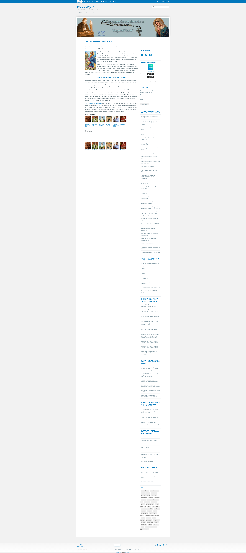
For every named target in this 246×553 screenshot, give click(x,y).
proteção (143, 522)
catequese (154, 495)
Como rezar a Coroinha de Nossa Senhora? (148, 272)
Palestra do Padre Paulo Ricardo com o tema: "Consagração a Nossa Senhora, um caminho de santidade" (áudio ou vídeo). (150, 329)
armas (142, 493)
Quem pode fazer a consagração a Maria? (150, 252)
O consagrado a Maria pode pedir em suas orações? (149, 187)
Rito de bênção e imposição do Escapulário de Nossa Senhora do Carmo (150, 385)
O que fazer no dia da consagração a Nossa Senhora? (149, 197)
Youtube (160, 545)
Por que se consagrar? (105, 12)
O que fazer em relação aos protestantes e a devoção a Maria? (150, 277)
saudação (156, 524)
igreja (149, 506)
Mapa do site (128, 549)
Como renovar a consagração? (148, 166)
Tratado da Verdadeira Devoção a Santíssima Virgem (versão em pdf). (149, 396)
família (142, 504)
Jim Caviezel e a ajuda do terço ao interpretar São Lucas (88, 125)
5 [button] (156, 81)
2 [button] (148, 81)
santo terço (143, 524)
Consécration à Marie (146, 447)
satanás (150, 524)
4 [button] (153, 81)
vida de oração (149, 526)
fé (145, 506)
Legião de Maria (144, 457)
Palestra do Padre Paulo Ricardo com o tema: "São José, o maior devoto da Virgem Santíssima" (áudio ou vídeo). (150, 336)
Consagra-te (144, 443)
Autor (87, 12)
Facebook (153, 545)
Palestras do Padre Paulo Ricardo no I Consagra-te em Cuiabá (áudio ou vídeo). (150, 341)
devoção (143, 499)
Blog (94, 12)
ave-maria (154, 493)
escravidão (154, 502)
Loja (168, 1)
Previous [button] (141, 73)
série (142, 526)
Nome (141, 94)
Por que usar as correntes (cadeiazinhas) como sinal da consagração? (150, 224)
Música (97, 1)
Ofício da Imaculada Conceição (152, 515)
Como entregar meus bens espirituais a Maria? (150, 148)
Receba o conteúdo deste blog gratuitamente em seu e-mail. (111, 77)
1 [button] (145, 81)
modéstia (143, 511)
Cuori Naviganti (144, 450)
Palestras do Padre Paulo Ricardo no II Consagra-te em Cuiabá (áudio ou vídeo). (150, 346)
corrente (151, 497)
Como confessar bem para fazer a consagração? (148, 138)
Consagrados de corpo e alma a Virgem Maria (101, 124)
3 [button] (150, 81)
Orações (148, 517)
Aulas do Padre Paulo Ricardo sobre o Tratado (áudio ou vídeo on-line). (149, 305)
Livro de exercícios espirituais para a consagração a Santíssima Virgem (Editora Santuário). (149, 411)
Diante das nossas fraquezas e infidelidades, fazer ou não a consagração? (148, 176)
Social (116, 1)
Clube (101, 1)
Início (80, 12)
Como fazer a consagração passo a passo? (150, 153)
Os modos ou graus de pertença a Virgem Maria (150, 476)
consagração (144, 497)
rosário (156, 522)
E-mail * (142, 99)
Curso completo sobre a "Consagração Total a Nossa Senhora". (150, 317)
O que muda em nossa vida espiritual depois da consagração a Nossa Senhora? (150, 207)
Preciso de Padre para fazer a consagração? (108, 124)
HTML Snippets (118, 552)
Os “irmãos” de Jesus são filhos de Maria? (150, 287)
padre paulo (149, 520)
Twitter (157, 545)
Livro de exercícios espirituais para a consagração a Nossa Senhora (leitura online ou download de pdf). (149, 375)
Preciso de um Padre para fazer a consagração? (148, 229)
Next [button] (160, 73)
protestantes (156, 520)
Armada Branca (144, 436)
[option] (150, 69)
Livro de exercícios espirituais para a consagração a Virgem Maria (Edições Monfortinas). (149, 417)
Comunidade (111, 1)
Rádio (162, 1)
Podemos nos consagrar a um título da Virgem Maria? (149, 219)
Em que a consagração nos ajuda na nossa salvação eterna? (150, 182)
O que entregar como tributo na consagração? (148, 192)
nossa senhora (144, 513)
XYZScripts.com (127, 552)
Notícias (93, 1)
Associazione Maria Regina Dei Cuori (149, 440)
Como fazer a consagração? (120, 12)
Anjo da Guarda (144, 490)
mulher (155, 511)
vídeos (146, 529)
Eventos (84, 1)
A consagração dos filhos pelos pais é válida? (149, 128)
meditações (156, 508)
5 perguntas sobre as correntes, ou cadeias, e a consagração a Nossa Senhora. (149, 123)
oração (142, 517)
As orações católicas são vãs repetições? (150, 263)
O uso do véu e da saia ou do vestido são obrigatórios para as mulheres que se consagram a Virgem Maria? (150, 213)
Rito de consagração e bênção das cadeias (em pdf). (150, 390)
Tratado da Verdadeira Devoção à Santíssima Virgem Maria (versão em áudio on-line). (149, 352)
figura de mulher (150, 504)
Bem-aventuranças (145, 495)
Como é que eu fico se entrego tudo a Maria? (149, 133)
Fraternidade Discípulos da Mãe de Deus (150, 454)
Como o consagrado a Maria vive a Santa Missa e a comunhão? (150, 162)
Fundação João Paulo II (118, 549)
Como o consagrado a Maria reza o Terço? (149, 157)
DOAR (117, 545)
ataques (148, 493)
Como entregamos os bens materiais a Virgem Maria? (149, 143)
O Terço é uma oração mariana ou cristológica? (148, 282)
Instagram (164, 545)
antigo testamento (154, 490)
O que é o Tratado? (149, 12)
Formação (88, 1)
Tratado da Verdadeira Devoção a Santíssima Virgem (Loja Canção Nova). (150, 423)
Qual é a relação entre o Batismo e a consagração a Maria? (149, 239)
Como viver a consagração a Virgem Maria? (149, 170)
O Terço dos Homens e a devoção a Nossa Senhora (116, 125)
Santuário (105, 1)
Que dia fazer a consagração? (147, 243)
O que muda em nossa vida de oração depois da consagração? (149, 202)
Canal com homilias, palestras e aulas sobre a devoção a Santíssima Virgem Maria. (149, 311)
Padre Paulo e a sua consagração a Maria (95, 124)
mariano (143, 508)
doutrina (149, 499)
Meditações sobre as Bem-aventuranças (150, 472)
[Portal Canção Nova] (79, 1)
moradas (149, 511)
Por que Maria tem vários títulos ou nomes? (149, 291)
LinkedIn (167, 545)
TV (157, 1)
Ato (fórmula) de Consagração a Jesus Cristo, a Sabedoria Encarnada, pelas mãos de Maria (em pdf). (149, 368)
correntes (157, 497)
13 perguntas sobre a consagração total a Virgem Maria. (150, 117)
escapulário (146, 502)
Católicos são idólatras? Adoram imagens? (148, 267)
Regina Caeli (150, 522)
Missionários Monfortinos (147, 461)
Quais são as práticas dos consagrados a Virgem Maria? (150, 234)
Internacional (136, 549)
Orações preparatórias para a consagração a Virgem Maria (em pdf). (150, 380)
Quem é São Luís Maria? (162, 12)
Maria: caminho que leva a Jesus (122, 124)
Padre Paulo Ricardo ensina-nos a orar (149, 481)
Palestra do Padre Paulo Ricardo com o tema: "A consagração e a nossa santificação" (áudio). (150, 323)
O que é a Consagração (135, 12)
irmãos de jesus (155, 506)
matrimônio (149, 508)
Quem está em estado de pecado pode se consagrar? (150, 247)
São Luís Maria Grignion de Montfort (93, 103)
